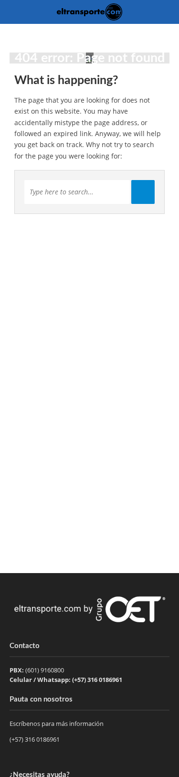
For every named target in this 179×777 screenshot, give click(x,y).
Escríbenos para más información (57, 723)
